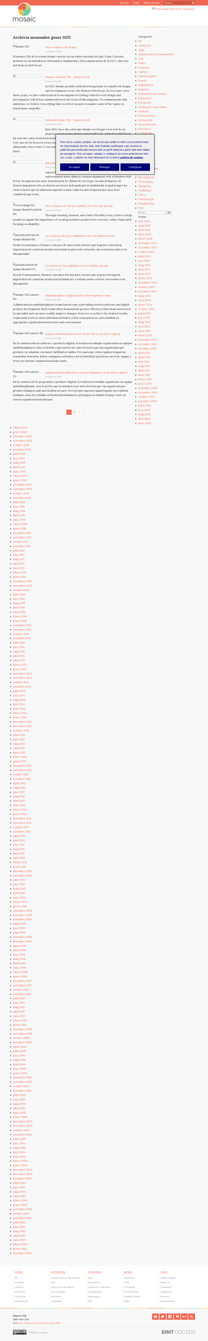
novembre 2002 (22, 1209)
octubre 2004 (21, 1130)
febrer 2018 (20, 524)
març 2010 (19, 897)
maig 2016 (19, 603)
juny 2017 (18, 554)
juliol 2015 (19, 642)
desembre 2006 (22, 1029)
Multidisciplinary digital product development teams (78, 295)
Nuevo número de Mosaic (61, 47)
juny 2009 (19, 928)
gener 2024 (145, 304)
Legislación (145, 133)
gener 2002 (20, 1248)
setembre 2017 (22, 546)
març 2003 (19, 1196)
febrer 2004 (20, 1161)
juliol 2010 (19, 879)
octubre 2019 (21, 445)
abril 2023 (144, 326)
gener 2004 (20, 1165)
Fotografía (144, 102)
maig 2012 (19, 796)
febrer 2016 (20, 616)
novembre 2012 (22, 770)
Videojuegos (145, 199)
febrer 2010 (20, 902)
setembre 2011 (22, 831)
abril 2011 (18, 853)
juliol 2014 (19, 691)
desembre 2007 (22, 981)
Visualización (146, 203)
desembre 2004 (22, 1121)
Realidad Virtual (132, 1296)
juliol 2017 (19, 550)
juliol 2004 (19, 1139)
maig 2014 (19, 700)
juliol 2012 (19, 787)
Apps (141, 50)
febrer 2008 (20, 972)
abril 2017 (19, 563)
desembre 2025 (147, 243)
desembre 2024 (147, 282)
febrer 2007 (20, 1020)
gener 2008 (20, 976)
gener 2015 (19, 669)
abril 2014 (19, 704)
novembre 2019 (22, 440)
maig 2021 (144, 366)
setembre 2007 (22, 994)
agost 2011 (19, 836)
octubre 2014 (21, 682)
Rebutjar (104, 167)
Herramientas (146, 115)
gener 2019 (20, 480)
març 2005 (19, 1112)
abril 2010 (19, 893)
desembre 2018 (22, 484)
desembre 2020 (147, 388)
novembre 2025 (147, 247)
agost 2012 (19, 783)
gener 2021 (145, 383)
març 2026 (144, 234)
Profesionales (167, 1301)
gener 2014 (20, 717)
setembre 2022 (147, 348)
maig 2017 (19, 559)
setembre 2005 (22, 1090)
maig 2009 (19, 932)
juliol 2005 (19, 1095)
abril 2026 (144, 230)
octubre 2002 (21, 1213)
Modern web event (152, 3)
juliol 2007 (19, 998)
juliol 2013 (19, 735)
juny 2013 (19, 739)
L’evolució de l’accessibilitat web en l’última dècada (76, 265)
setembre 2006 (22, 1042)
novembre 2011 (22, 822)
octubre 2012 (21, 774)
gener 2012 (19, 814)
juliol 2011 (19, 840)
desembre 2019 (22, 436)
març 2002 (19, 1240)
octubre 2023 (146, 309)
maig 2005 (19, 1104)
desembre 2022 (147, 339)
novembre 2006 (22, 1033)
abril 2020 (144, 418)
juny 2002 (19, 1227)
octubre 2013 (21, 730)
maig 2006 (19, 1060)
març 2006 (19, 1068)
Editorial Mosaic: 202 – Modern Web (67, 120)
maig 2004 (19, 1147)
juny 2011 (18, 844)
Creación (143, 67)
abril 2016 (19, 607)
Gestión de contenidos (152, 107)
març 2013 (19, 752)
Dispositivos (145, 85)
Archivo (136, 3)
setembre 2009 (22, 919)
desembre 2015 (22, 625)
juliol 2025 (144, 256)
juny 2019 (19, 458)
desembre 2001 (22, 1253)
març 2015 (19, 660)
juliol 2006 (19, 1051)
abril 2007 (19, 1011)
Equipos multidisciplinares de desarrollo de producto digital (82, 334)
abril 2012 (19, 800)
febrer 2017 (20, 572)
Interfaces (144, 129)
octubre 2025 (146, 252)
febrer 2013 (20, 757)
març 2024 (144, 300)
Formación (144, 98)
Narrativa (56, 1296)
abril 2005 (19, 1108)
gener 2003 (20, 1204)
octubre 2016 (21, 590)
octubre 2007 (21, 989)
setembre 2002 (22, 1218)
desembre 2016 (22, 581)
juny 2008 (19, 954)
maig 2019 (19, 462)
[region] (105, 154)
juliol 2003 (19, 1183)
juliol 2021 (144, 357)
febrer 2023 (145, 335)
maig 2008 (19, 959)
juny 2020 (144, 410)
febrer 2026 (145, 238)
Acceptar (74, 167)
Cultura (143, 72)
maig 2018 (19, 511)
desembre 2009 (22, 910)
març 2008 (19, 967)
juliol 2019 (19, 454)
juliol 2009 (19, 923)
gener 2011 (19, 866)
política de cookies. (132, 157)
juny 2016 (19, 598)
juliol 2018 (19, 502)
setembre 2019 (22, 449)
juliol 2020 (144, 405)
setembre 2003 (22, 1178)
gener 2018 (20, 528)
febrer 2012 (20, 809)
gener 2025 (145, 278)
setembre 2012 (22, 779)
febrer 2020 (20, 427)
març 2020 (144, 423)
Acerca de (124, 3)
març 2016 (19, 612)
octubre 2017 (21, 541)
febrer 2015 (20, 664)
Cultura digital (147, 76)
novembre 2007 (22, 985)
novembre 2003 (22, 1174)
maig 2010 (19, 888)
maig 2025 (144, 265)
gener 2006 (20, 1073)
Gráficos (143, 111)
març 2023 (144, 331)
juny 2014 (19, 695)
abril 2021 (144, 370)
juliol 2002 (19, 1222)
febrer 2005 (20, 1117)
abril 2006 (19, 1064)
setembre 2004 (22, 1134)
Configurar (135, 167)
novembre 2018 (22, 489)
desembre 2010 (22, 871)
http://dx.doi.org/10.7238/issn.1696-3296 (39, 1323)
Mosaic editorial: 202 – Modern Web (67, 77)
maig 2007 (19, 1007)
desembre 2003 (22, 1169)
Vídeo (141, 194)
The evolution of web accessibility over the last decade (79, 206)
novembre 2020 (147, 392)
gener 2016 (20, 620)
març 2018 (19, 519)
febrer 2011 (20, 862)
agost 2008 (19, 945)
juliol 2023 (144, 313)
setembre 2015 (22, 638)
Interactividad (147, 124)
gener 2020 (20, 432)
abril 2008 (19, 963)
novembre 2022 (147, 344)
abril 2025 (144, 269)
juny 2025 (144, 260)
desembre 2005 (22, 1077)
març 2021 (144, 375)
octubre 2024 (146, 287)
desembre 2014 (22, 673)
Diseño (142, 80)
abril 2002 (19, 1235)
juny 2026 (144, 221)
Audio (141, 63)
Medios (128, 1272)
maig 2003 (19, 1191)
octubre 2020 (146, 396)
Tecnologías (145, 181)
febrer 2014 (20, 713)
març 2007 (19, 1016)
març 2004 (19, 1156)
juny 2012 (19, 792)
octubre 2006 (21, 1038)
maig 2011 (19, 849)
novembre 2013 (22, 726)
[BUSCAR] (192, 3)
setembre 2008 (22, 941)
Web (141, 208)
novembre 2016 (22, 585)
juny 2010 (19, 884)
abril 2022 (144, 353)
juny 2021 (144, 361)
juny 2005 (19, 1099)
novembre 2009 (22, 915)
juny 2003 (19, 1187)
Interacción (145, 120)
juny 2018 (19, 506)
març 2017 (19, 568)
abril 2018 (19, 515)
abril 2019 (19, 467)
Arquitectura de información (156, 54)
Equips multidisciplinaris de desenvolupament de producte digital (86, 372)
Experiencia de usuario (152, 93)
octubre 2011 (21, 827)
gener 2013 (19, 761)
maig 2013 (19, 743)
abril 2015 (19, 656)
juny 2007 (19, 1002)
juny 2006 (19, 1055)
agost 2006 (19, 1046)
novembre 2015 (22, 629)
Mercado (164, 1296)
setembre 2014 (22, 686)
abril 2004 (19, 1152)
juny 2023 (144, 317)
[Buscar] (169, 212)
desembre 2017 (22, 533)
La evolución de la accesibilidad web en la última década (80, 236)
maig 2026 (144, 225)
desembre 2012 (22, 765)
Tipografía (144, 186)
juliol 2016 (19, 594)
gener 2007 (20, 1024)
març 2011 (19, 858)
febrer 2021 (145, 379)
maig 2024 (144, 295)
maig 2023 (144, 322)
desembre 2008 (22, 937)
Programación (95, 1291)
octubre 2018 (21, 493)
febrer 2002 (20, 1244)
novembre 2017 (22, 537)
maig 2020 (144, 414)
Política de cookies (38, 1332)
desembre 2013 (22, 721)
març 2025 (144, 273)
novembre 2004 (22, 1125)
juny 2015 (19, 647)
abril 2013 (19, 748)
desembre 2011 (22, 818)
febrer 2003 (20, 1200)
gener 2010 (20, 906)
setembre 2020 (147, 401)
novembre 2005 (22, 1082)
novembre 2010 (22, 875)
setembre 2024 (147, 291)
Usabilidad (144, 190)
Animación (144, 45)
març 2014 (19, 708)
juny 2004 (19, 1143)
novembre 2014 (22, 677)
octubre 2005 (21, 1086)
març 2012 (19, 805)
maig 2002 (19, 1231)
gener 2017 (19, 577)
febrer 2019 (20, 475)
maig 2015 (19, 651)
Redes (163, 1272)
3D (139, 41)
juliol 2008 (19, 950)
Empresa (143, 89)
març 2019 (19, 471)
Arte (141, 58)
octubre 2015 (21, 634)
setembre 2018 (22, 497)
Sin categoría (146, 177)
